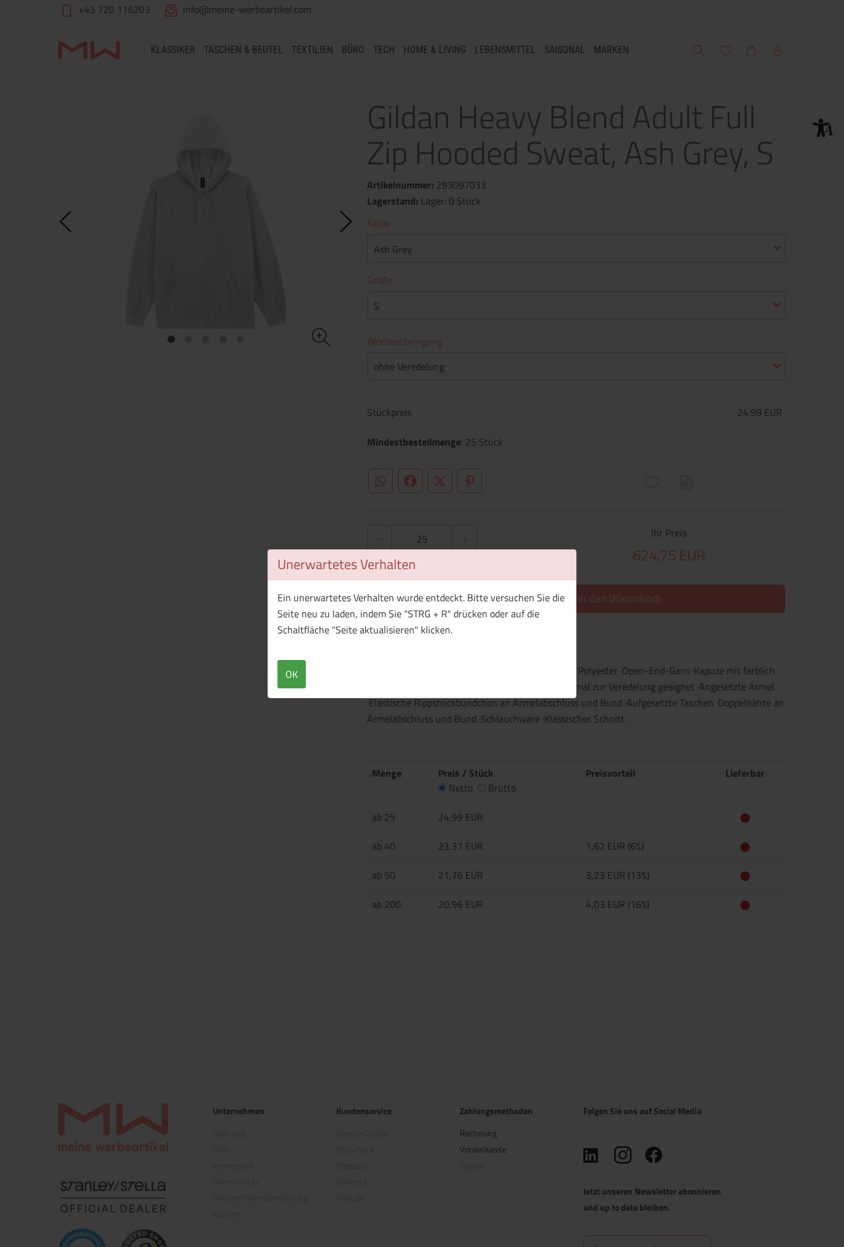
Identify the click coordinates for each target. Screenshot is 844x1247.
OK (291, 674)
